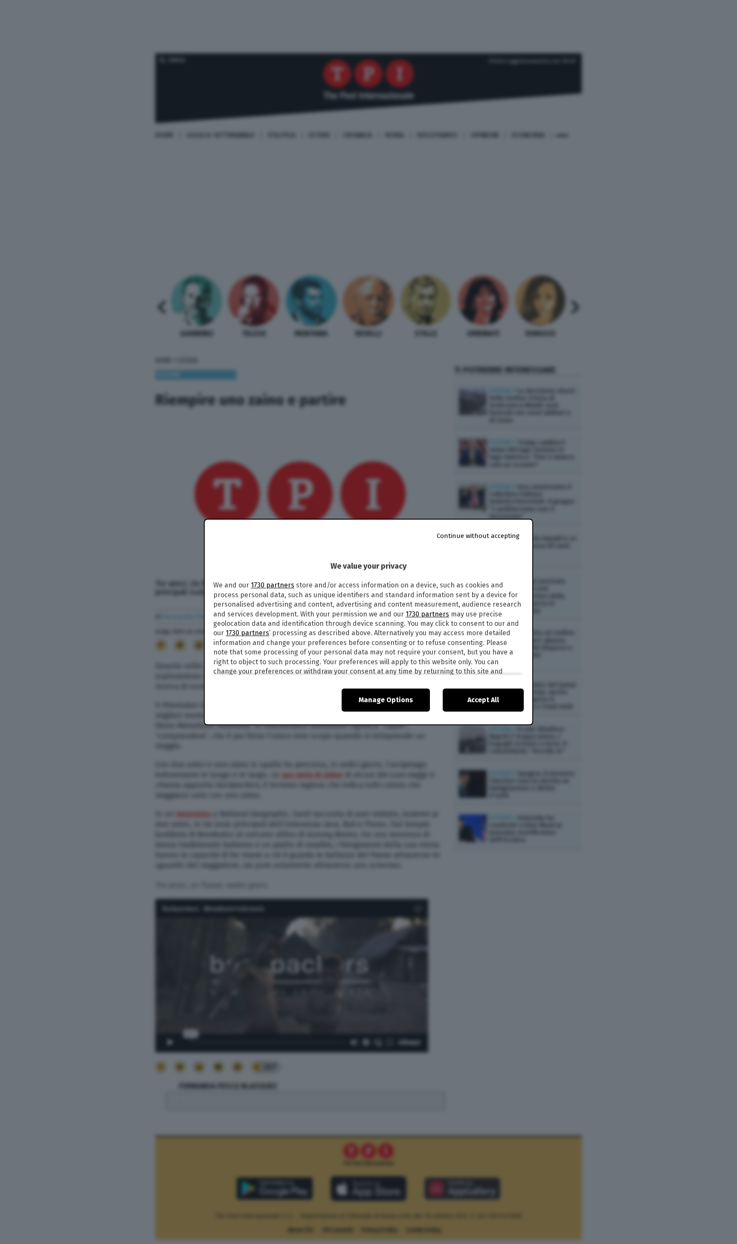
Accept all (483, 700)
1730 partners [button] (272, 585)
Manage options (386, 700)
